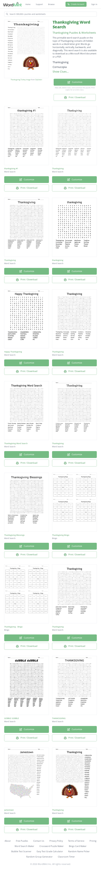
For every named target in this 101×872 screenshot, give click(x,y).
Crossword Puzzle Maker (51, 846)
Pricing (93, 840)
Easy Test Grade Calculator (50, 851)
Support (39, 4)
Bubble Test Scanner (21, 851)
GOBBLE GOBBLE (11, 718)
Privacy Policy (56, 840)
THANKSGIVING (58, 718)
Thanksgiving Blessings (14, 535)
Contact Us (38, 840)
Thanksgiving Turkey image (21, 80)
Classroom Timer (66, 856)
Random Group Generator (39, 856)
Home (28, 4)
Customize (76, 82)
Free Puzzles (22, 840)
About (8, 840)
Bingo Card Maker (78, 846)
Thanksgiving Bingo (60, 535)
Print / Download (76, 97)
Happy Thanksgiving (13, 351)
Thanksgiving (58, 168)
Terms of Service (76, 840)
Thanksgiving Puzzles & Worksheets (74, 32)
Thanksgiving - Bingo (13, 626)
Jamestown (9, 810)
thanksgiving (57, 260)
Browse (51, 4)
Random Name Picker (79, 851)
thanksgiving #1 (11, 168)
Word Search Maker (24, 846)
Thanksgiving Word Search (71, 24)
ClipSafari (38, 79)
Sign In (94, 4)
